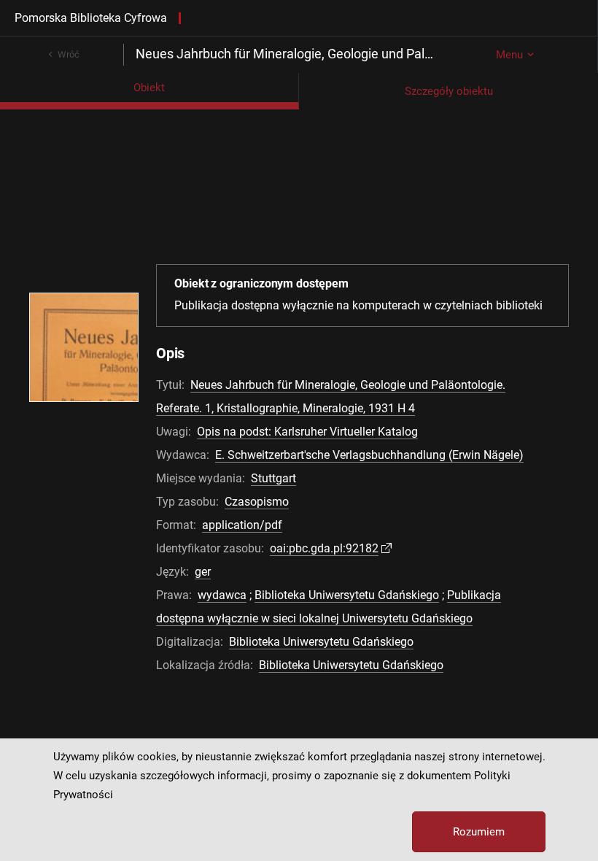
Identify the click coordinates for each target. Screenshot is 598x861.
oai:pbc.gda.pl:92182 (324, 548)
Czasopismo (257, 502)
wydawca (222, 595)
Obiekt (149, 87)
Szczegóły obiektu (449, 91)
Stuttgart (273, 478)
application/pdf (242, 525)
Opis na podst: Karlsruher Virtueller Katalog (307, 432)
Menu (509, 54)
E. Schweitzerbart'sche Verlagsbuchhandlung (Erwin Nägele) (369, 455)
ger (203, 572)
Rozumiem (479, 831)
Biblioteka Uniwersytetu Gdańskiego (347, 595)
